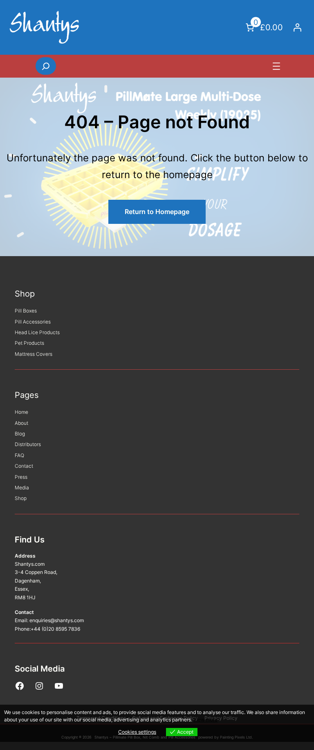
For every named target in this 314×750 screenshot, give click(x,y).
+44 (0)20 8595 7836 (55, 629)
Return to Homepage (157, 212)
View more (205, 720)
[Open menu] (276, 66)
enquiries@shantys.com (56, 620)
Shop (25, 294)
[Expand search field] (46, 65)
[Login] (297, 27)
